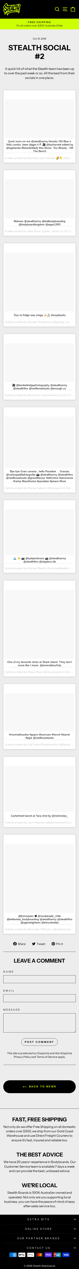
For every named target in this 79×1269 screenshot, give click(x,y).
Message (12, 1009)
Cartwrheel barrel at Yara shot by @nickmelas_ (39, 815)
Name (8, 971)
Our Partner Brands (38, 1238)
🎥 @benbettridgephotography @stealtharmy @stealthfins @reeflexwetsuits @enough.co (39, 387)
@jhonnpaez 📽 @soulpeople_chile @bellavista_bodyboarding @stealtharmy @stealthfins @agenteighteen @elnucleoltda (39, 919)
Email (9, 990)
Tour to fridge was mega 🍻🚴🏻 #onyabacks (40, 315)
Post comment (39, 1041)
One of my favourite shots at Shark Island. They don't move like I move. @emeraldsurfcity (39, 663)
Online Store (38, 1228)
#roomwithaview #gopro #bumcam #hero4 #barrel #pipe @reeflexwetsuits (39, 736)
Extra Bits (38, 1219)
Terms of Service (47, 1057)
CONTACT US (38, 1247)
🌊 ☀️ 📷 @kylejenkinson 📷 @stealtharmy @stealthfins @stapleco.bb (39, 560)
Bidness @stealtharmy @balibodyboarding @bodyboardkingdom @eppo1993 (39, 223)
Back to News (42, 1086)
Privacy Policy (22, 1057)
